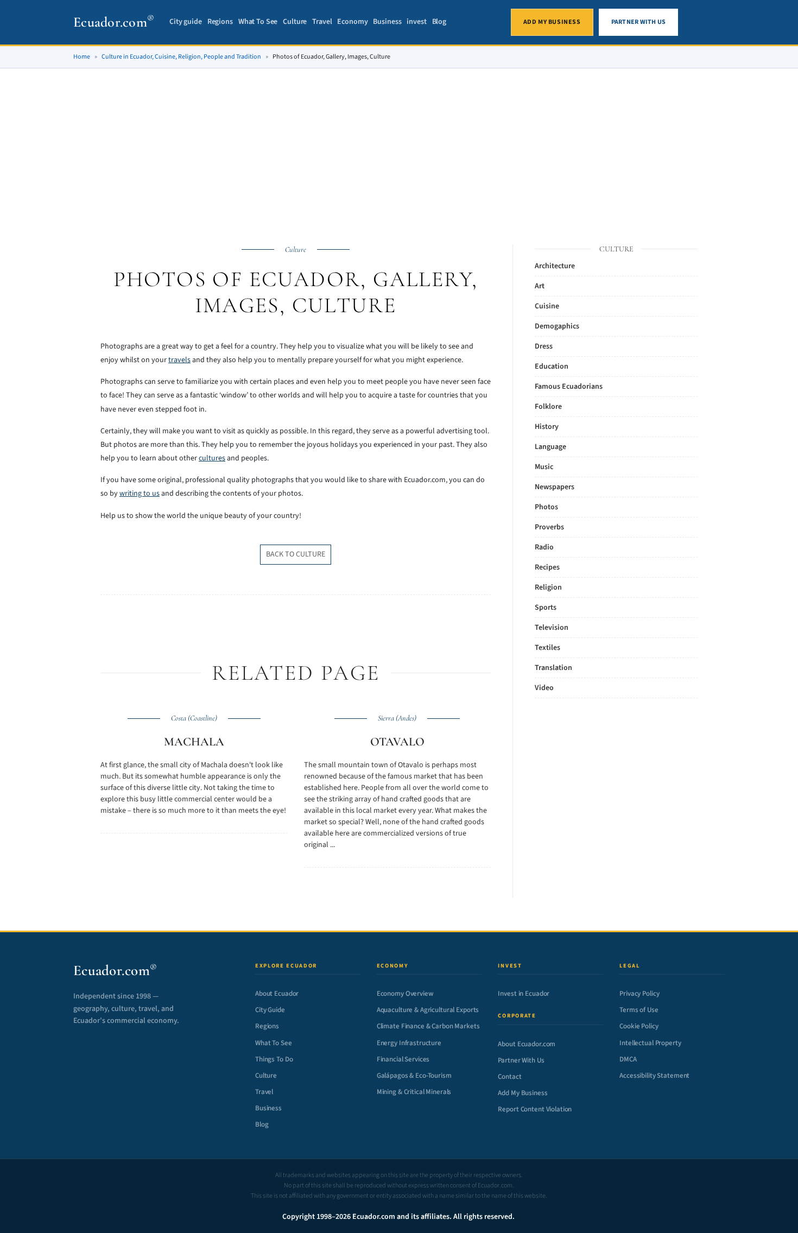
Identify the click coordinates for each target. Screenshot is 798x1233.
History (547, 426)
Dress (544, 346)
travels (179, 360)
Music (544, 466)
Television (551, 627)
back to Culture (295, 554)
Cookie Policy (638, 1026)
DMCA (627, 1059)
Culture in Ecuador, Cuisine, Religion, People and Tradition (181, 56)
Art (539, 286)
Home (81, 56)
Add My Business (522, 1093)
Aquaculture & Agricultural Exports (428, 1010)
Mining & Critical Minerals (414, 1092)
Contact (509, 1077)
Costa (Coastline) (194, 718)
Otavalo (397, 742)
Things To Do (274, 1059)
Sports (545, 607)
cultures (212, 458)
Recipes (547, 567)
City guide (185, 22)
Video (544, 687)
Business (387, 22)
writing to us (139, 493)
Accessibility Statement (654, 1075)
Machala (194, 742)
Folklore (548, 406)
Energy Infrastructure (409, 1043)
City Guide (270, 1010)
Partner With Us (521, 1060)
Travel (322, 22)
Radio (544, 547)
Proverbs (549, 527)
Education (551, 366)
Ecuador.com (113, 22)
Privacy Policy (639, 993)
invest (416, 22)
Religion (548, 587)
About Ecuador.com (526, 1044)
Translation (553, 667)
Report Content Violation (535, 1109)
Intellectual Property (650, 1043)
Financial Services (403, 1059)
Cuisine (547, 306)
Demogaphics (557, 326)
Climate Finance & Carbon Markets (428, 1026)
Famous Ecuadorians (569, 386)
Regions (220, 22)
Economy (352, 22)
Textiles (547, 647)
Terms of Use (638, 1010)
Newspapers (554, 487)
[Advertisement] (399, 108)
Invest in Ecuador (523, 993)
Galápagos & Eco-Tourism (414, 1075)
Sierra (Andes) (397, 718)
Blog (439, 22)
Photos (546, 507)
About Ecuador (277, 993)
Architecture (555, 266)
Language (550, 446)
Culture (295, 22)
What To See (257, 22)
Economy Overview (405, 993)
